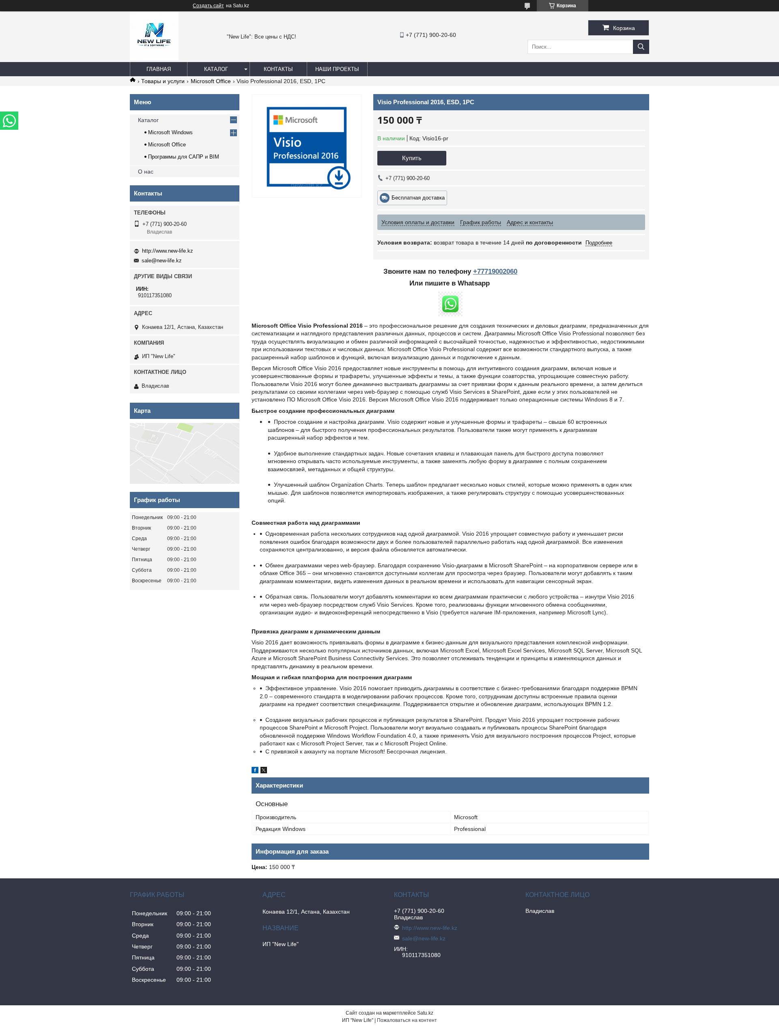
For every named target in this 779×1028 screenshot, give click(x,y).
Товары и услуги (163, 81)
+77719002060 (495, 271)
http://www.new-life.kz (167, 251)
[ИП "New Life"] (154, 58)
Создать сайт (208, 6)
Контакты (278, 69)
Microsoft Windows (170, 132)
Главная (158, 69)
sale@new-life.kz (162, 261)
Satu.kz (425, 1013)
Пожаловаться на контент (407, 1020)
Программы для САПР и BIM (183, 157)
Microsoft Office (211, 81)
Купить (412, 158)
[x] (263, 771)
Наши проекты (337, 69)
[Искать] (641, 47)
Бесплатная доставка (418, 198)
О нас (145, 171)
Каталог (216, 69)
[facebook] (255, 771)
